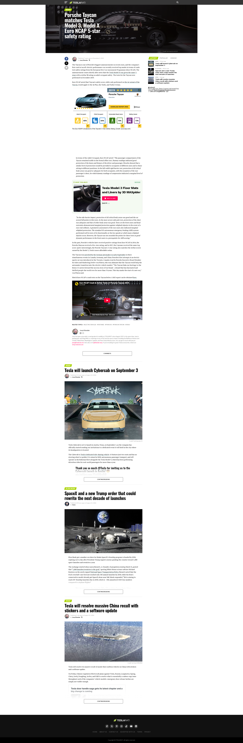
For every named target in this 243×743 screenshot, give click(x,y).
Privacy (147, 732)
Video (128, 324)
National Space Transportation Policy (104, 572)
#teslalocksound (170, 90)
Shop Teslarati (81, 182)
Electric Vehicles (90, 324)
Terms (139, 732)
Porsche (109, 324)
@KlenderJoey (97, 342)
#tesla (156, 90)
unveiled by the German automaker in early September (104, 255)
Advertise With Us (127, 732)
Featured (101, 324)
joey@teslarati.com (78, 342)
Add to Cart (111, 198)
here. (135, 277)
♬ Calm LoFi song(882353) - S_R (158, 91)
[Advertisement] (107, 143)
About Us (103, 732)
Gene (73, 505)
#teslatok (161, 90)
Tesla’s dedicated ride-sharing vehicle (95, 454)
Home (95, 732)
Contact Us (113, 732)
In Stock (137, 182)
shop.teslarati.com (77, 344)
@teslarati (151, 87)
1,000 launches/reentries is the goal (86, 569)
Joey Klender (84, 60)
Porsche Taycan (118, 324)
